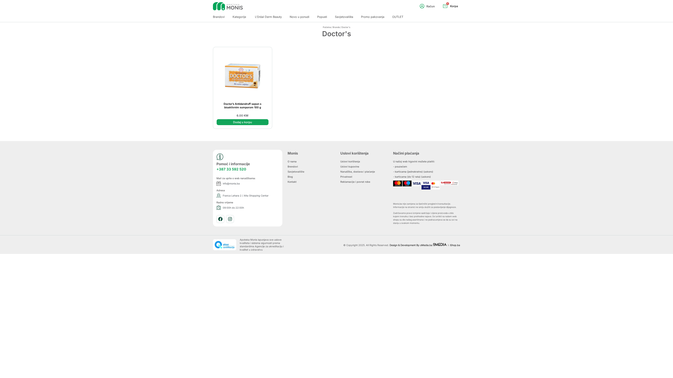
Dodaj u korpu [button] (242, 122)
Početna (327, 27)
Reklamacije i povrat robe (355, 181)
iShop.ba (455, 245)
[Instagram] (230, 219)
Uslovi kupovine (349, 166)
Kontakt (292, 181)
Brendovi (293, 166)
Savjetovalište (296, 171)
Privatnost (346, 176)
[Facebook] (220, 219)
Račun (430, 6)
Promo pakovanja (372, 17)
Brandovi (219, 17)
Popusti (322, 17)
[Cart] (454, 12)
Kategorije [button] (239, 17)
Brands (336, 27)
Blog (290, 176)
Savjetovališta (344, 17)
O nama (292, 161)
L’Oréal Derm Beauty (268, 17)
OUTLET (397, 17)
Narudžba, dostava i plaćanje (357, 171)
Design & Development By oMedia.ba (411, 245)
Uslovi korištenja (350, 161)
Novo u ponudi (299, 17)
